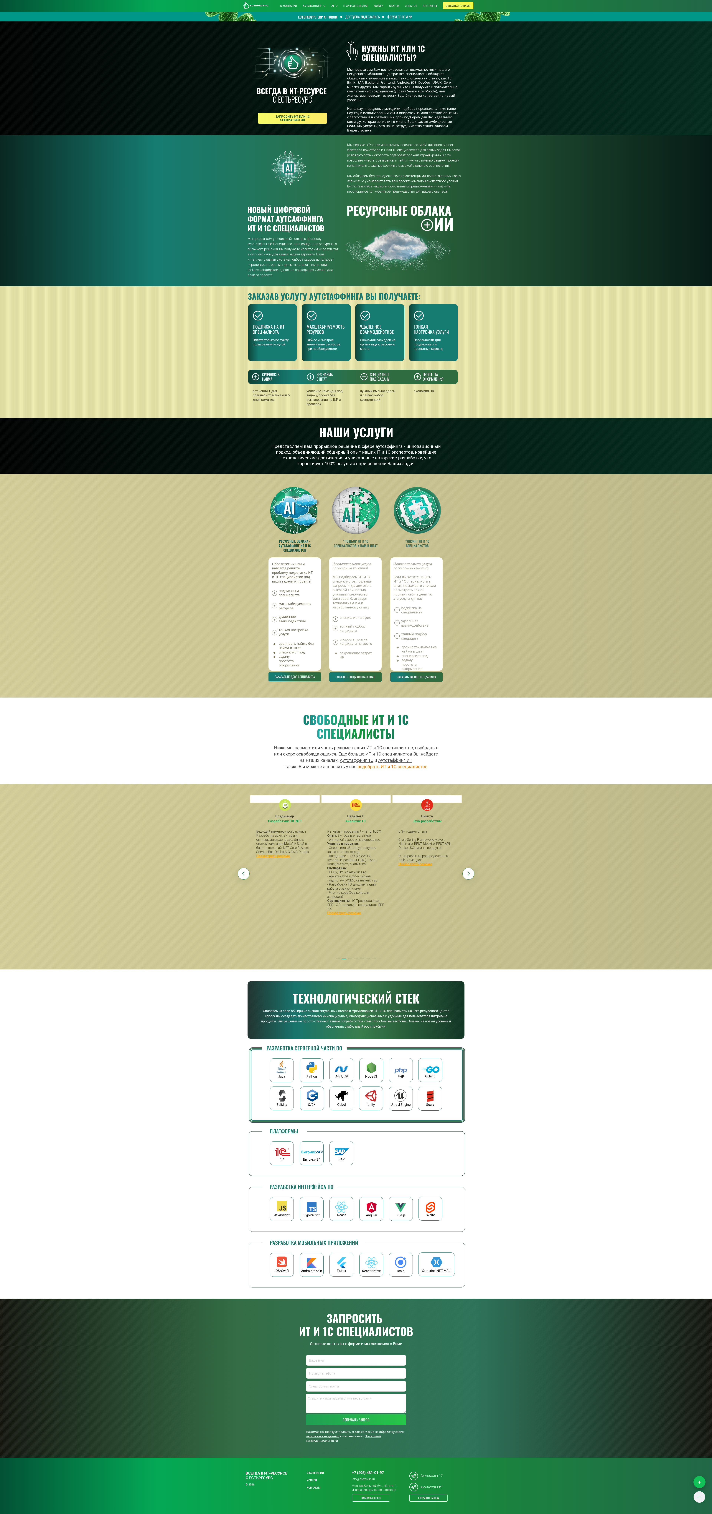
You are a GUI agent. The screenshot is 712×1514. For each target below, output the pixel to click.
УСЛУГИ (378, 5)
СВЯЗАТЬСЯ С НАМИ (458, 5)
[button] (244, 874)
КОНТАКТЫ (430, 5)
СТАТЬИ (394, 5)
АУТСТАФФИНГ (312, 5)
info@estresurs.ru (363, 1479)
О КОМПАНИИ (288, 5)
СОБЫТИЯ (411, 5)
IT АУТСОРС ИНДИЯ (355, 5)
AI (332, 5)
